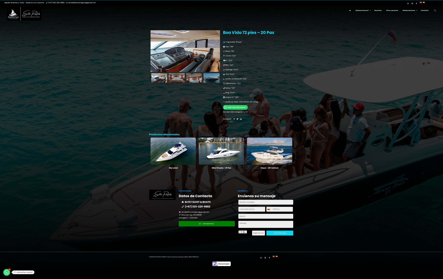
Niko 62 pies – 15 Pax (221, 168)
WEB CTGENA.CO (194, 256)
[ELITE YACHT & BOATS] (24, 13)
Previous (151, 77)
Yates (245, 112)
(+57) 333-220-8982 (56, 2)
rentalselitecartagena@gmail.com (82, 2)
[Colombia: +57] (269, 209)
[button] (6, 272)
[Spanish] (424, 2)
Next (218, 77)
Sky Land (173, 168)
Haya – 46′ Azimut (269, 168)
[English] (421, 2)
